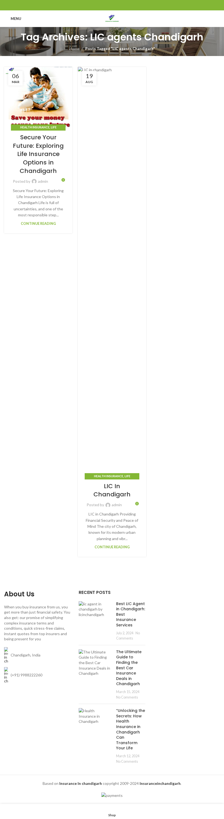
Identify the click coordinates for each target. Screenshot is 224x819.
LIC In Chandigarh (112, 490)
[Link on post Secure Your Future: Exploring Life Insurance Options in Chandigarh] (38, 97)
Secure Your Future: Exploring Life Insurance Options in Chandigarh (38, 154)
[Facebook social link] (98, 5)
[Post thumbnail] (95, 621)
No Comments (127, 697)
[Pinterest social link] (111, 5)
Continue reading (38, 224)
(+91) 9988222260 (26, 675)
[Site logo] (112, 18)
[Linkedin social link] (119, 5)
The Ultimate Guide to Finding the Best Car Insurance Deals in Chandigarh (129, 668)
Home (74, 48)
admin (43, 181)
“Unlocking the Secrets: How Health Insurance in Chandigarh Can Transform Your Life (130, 729)
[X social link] (105, 5)
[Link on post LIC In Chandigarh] (112, 272)
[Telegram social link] (125, 5)
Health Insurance (34, 127)
